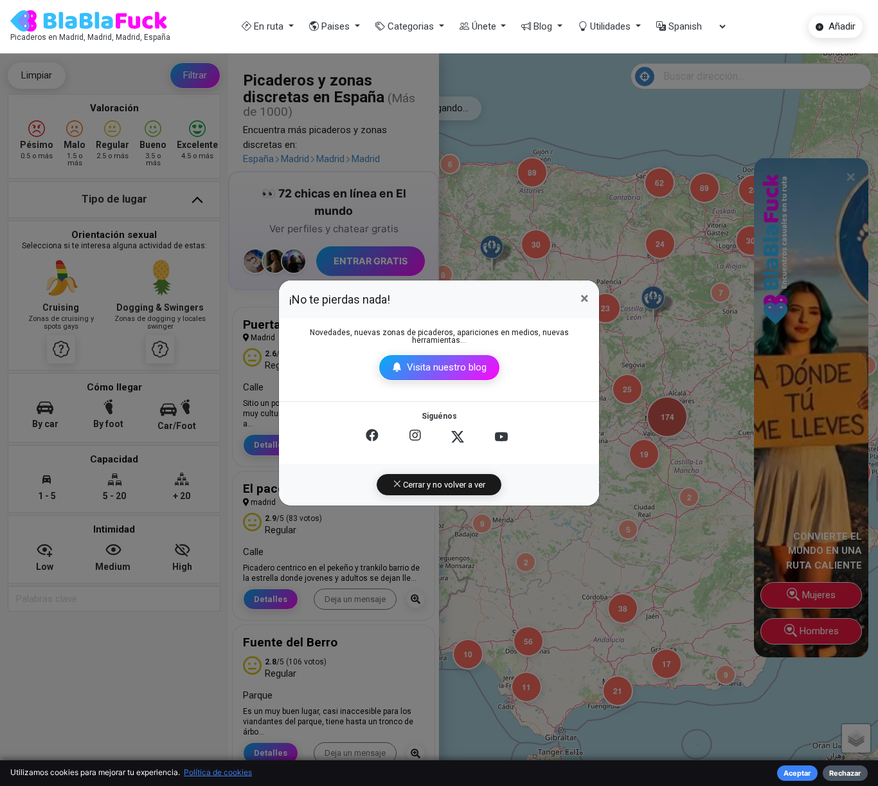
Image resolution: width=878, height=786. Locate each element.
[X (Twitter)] (457, 436)
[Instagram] (415, 436)
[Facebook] (372, 436)
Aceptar (797, 773)
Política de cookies (218, 772)
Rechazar (845, 773)
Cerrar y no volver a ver (443, 484)
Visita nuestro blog (445, 367)
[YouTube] (501, 436)
